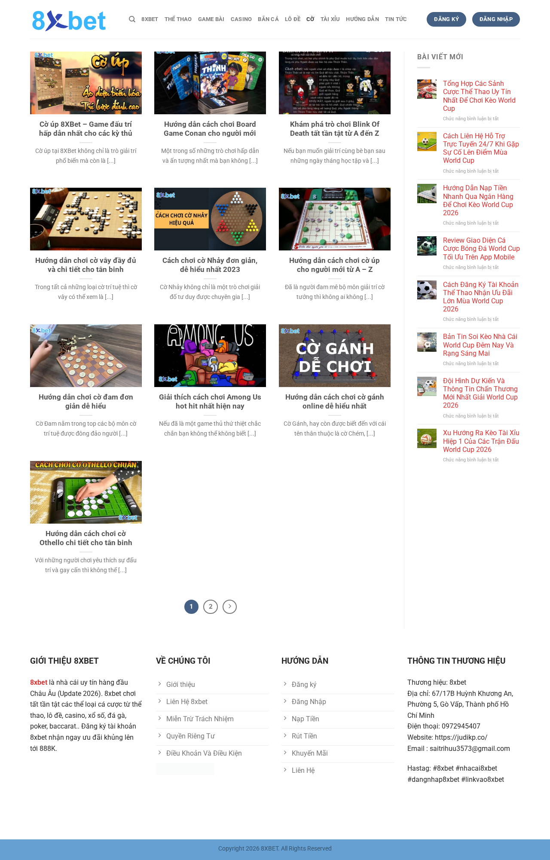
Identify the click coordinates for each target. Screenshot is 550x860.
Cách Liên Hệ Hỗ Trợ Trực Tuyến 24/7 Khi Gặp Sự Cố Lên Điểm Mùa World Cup (481, 148)
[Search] (132, 19)
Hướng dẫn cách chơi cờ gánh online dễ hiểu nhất (334, 402)
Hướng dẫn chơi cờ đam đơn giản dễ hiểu (86, 402)
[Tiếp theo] (230, 607)
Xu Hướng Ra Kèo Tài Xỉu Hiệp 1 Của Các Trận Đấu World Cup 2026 (481, 441)
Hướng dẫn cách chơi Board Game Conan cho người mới (210, 129)
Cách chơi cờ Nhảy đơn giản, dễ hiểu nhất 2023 (209, 265)
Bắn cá (268, 19)
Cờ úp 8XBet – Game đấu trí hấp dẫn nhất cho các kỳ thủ (85, 129)
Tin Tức (396, 19)
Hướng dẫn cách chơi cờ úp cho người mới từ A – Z (334, 265)
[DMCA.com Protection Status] (185, 768)
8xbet (149, 19)
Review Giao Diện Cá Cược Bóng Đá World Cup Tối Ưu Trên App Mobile (481, 248)
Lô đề (292, 19)
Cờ (310, 19)
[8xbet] (73, 19)
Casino (241, 19)
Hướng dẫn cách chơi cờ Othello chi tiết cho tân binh (86, 538)
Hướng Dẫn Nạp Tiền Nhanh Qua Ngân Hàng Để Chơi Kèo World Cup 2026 (478, 200)
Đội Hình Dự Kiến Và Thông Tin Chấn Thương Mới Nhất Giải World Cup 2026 (480, 393)
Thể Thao (178, 19)
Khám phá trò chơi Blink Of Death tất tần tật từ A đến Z (334, 129)
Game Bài (211, 19)
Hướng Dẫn (362, 19)
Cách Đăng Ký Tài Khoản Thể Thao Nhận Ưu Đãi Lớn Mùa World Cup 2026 (481, 297)
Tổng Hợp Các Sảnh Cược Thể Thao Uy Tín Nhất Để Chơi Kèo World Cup (479, 96)
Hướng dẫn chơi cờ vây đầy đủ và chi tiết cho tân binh (85, 265)
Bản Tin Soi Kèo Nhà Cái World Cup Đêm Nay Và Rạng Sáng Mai (480, 344)
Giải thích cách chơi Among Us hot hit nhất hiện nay (210, 402)
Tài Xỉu (330, 19)
